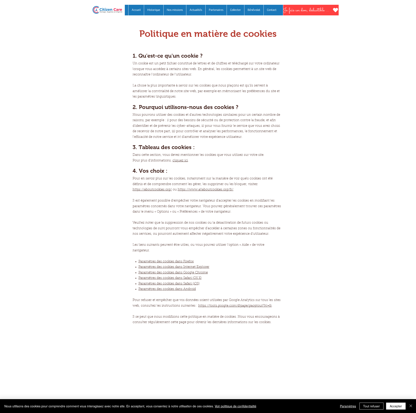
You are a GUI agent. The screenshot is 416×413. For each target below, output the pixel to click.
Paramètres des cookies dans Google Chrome (173, 272)
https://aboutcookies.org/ (152, 189)
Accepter (396, 406)
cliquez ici (180, 160)
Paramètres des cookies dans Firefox (166, 261)
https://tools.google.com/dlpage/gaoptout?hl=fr (235, 305)
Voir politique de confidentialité (235, 406)
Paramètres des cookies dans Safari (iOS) (169, 283)
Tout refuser (371, 406)
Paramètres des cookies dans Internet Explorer (173, 267)
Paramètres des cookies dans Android (167, 289)
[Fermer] (410, 406)
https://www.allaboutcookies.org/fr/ (205, 189)
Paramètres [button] (348, 406)
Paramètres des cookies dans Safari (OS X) (170, 278)
